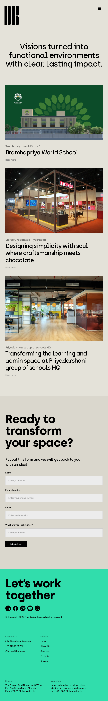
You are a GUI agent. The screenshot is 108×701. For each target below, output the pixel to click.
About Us (45, 646)
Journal (44, 661)
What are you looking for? (19, 525)
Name (8, 473)
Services (44, 651)
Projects (44, 656)
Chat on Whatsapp (14, 651)
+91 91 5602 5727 (14, 646)
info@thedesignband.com (18, 641)
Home (43, 641)
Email (8, 507)
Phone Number (13, 490)
